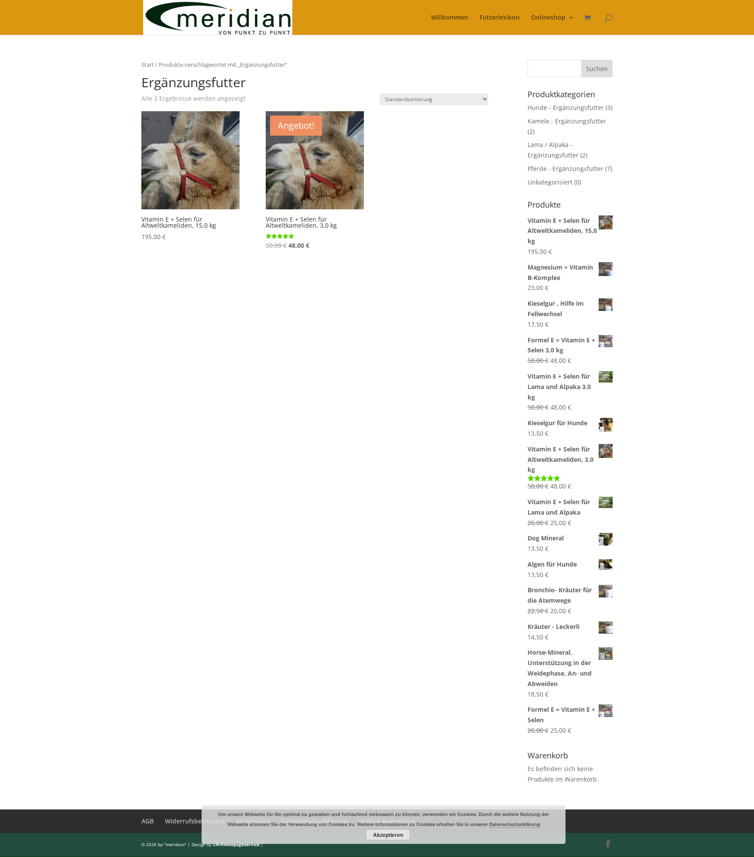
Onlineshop (548, 17)
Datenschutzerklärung (514, 824)
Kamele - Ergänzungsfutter (567, 121)
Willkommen (449, 17)
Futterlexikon (500, 17)
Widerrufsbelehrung (195, 821)
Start (147, 64)
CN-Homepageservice (236, 844)
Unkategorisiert (550, 182)
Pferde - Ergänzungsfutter (565, 168)
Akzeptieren (388, 835)
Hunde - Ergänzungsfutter (566, 107)
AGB (147, 821)
